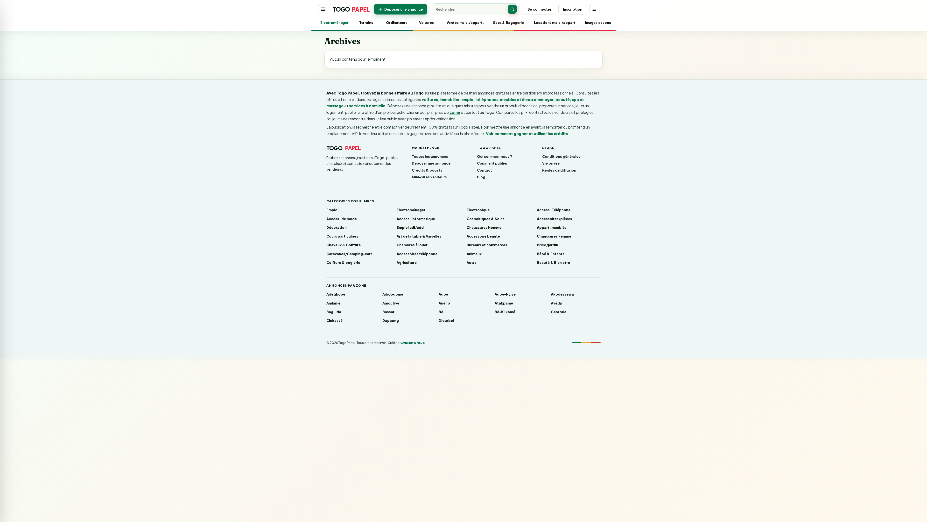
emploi (467, 99)
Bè (441, 312)
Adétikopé (335, 294)
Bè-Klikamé (505, 312)
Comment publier (492, 163)
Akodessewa (562, 294)
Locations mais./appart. (553, 22)
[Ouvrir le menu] (323, 9)
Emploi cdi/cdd (410, 227)
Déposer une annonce (403, 9)
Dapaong (390, 320)
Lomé (454, 112)
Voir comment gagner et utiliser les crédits (527, 133)
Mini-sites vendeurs (429, 177)
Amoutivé (390, 303)
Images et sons (597, 22)
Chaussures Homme (484, 227)
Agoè (443, 294)
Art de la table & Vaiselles (419, 236)
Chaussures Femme (554, 236)
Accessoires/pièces (554, 219)
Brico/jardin (547, 245)
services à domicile (367, 105)
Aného (444, 303)
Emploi (332, 210)
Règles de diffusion (559, 170)
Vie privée (551, 163)
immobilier (450, 99)
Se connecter (539, 9)
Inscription (572, 9)
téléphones (487, 99)
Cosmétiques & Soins (486, 219)
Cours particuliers (342, 236)
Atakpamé (504, 303)
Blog (481, 177)
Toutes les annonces (430, 156)
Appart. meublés (552, 227)
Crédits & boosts (427, 170)
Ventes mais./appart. (463, 22)
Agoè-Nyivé (505, 294)
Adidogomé (392, 294)
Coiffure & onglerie (343, 262)
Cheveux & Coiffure (343, 245)
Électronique (478, 210)
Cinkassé (334, 320)
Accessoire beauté (483, 236)
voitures (430, 99)
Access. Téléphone (553, 210)
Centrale (558, 312)
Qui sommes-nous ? (494, 156)
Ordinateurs (396, 22)
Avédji (556, 303)
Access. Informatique (416, 219)
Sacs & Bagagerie (507, 22)
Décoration (336, 227)
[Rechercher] (512, 9)
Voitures (426, 22)
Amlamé (333, 303)
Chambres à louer (412, 245)
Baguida (333, 312)
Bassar (388, 312)
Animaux (474, 254)
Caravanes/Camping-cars (349, 254)
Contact (484, 170)
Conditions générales (561, 156)
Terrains (366, 22)
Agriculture (407, 262)
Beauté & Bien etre (553, 262)
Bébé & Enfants (550, 254)
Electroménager (333, 22)
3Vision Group (413, 343)
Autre (472, 262)
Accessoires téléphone (417, 254)
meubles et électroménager (527, 99)
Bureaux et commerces (487, 245)
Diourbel (446, 320)
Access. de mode (341, 219)
